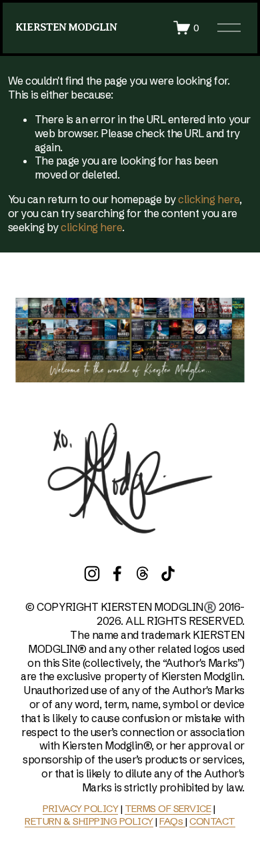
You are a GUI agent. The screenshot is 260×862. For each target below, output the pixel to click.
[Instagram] (92, 574)
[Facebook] (117, 574)
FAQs (172, 821)
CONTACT (212, 821)
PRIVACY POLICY (80, 808)
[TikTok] (168, 574)
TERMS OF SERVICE (168, 808)
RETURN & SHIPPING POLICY (89, 821)
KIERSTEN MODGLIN (66, 27)
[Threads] (143, 574)
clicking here (208, 199)
